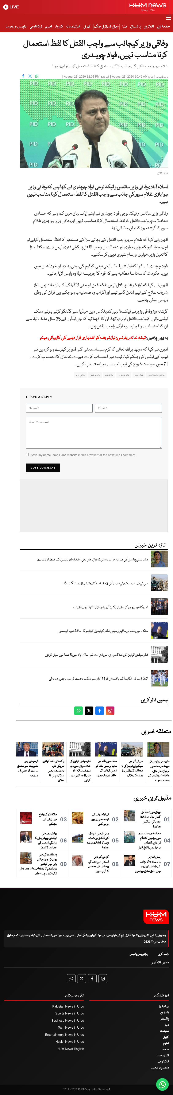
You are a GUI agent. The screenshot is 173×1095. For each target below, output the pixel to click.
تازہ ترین (149, 26)
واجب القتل (95, 375)
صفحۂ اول (163, 26)
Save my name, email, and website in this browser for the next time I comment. (83, 455)
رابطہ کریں (163, 954)
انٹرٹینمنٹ (73, 26)
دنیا (124, 26)
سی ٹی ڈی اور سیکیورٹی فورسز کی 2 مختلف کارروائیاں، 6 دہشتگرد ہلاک (105, 583)
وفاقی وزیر (80, 375)
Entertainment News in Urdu (64, 1034)
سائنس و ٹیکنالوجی (156, 375)
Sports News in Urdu (69, 1013)
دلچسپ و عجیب (16, 26)
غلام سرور (139, 375)
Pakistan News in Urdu (68, 1006)
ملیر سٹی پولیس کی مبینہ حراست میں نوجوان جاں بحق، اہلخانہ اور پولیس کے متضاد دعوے (92, 559)
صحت (165, 1049)
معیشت (164, 1031)
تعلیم (48, 26)
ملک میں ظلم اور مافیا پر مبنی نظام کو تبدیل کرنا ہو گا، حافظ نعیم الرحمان (103, 631)
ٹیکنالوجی (36, 26)
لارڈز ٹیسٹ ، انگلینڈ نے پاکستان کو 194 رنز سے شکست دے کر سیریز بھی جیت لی (98, 678)
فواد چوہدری (124, 375)
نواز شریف (109, 375)
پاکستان (135, 26)
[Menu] (168, 19)
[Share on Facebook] (23, 76)
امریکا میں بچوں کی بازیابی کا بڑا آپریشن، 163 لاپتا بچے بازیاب (110, 607)
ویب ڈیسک (162, 77)
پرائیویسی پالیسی (139, 954)
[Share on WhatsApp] (37, 76)
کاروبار (59, 26)
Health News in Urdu (69, 1041)
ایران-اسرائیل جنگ (105, 26)
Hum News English (70, 1049)
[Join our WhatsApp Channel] (162, 1084)
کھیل (87, 26)
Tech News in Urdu (71, 1027)
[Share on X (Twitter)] (30, 76)
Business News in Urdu (67, 1020)
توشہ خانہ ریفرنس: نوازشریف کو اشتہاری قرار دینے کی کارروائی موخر (93, 338)
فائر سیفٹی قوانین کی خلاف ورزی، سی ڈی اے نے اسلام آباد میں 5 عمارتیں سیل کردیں (96, 655)
